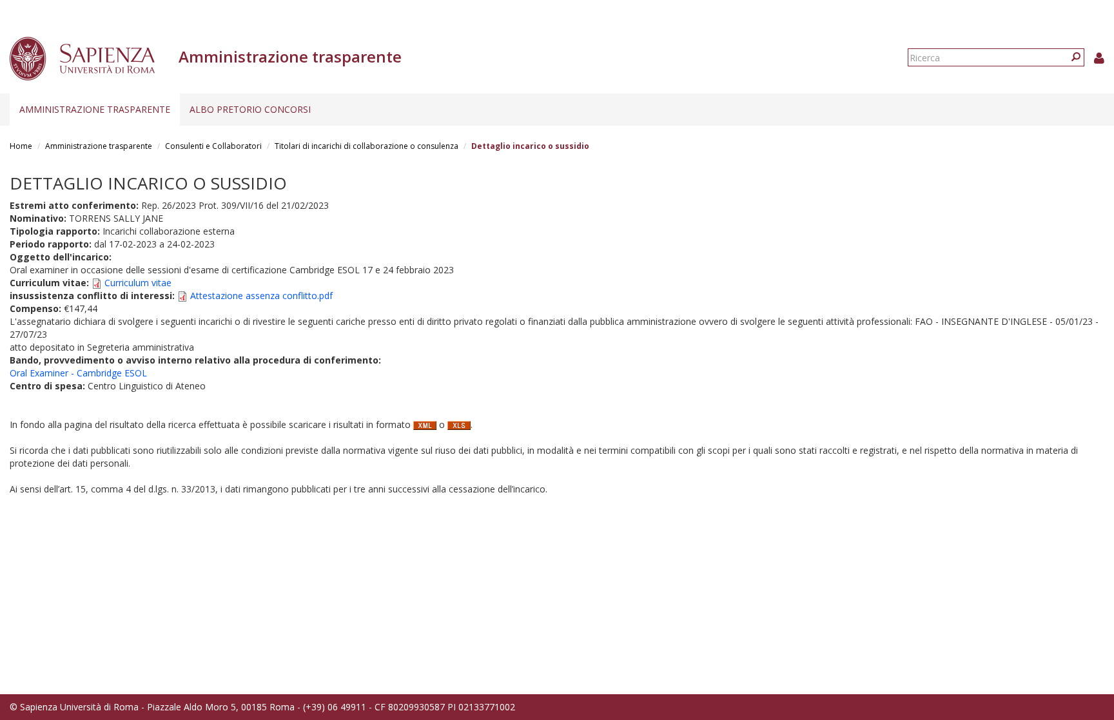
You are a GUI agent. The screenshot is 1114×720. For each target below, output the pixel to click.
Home (21, 146)
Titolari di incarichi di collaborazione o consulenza (366, 146)
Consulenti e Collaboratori (213, 146)
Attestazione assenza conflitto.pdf (261, 295)
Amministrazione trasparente (94, 109)
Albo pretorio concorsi (250, 109)
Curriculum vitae (137, 283)
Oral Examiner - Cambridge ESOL (78, 373)
